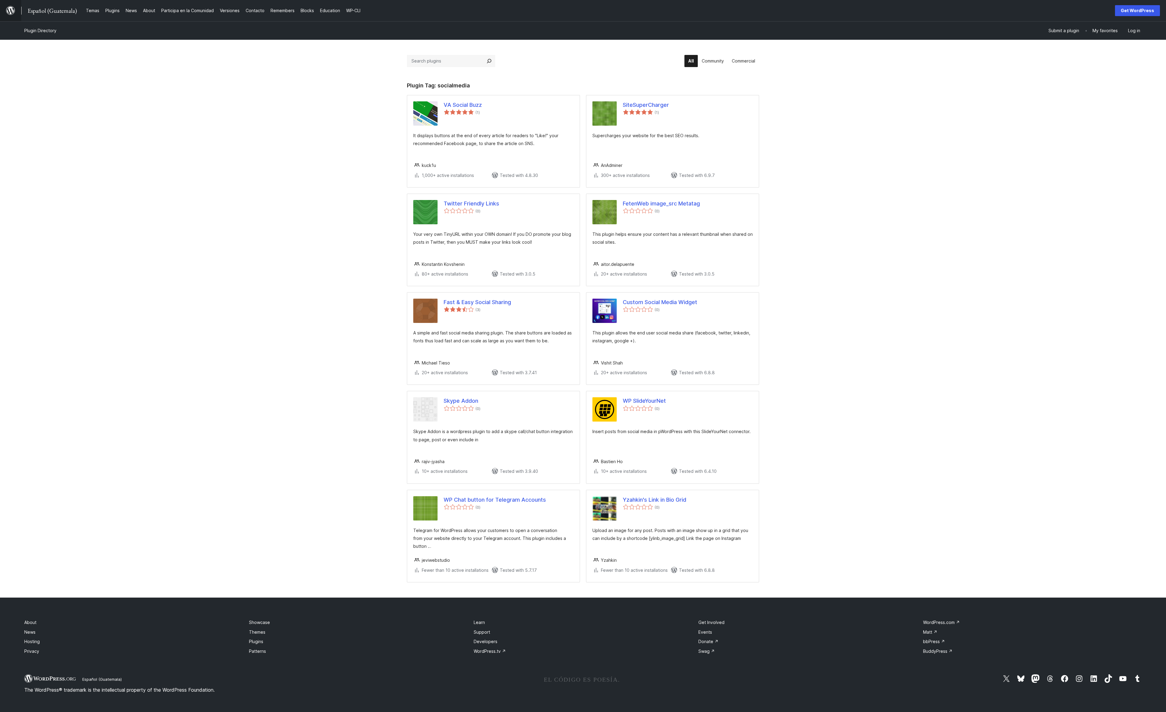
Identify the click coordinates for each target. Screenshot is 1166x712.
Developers (485, 641)
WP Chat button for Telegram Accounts (495, 500)
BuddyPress (938, 651)
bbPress (934, 641)
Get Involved (711, 622)
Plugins (256, 641)
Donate (708, 641)
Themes (257, 632)
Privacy (31, 651)
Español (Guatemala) (102, 679)
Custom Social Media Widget (660, 302)
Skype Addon (461, 401)
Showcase (259, 622)
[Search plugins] (489, 61)
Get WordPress (1137, 10)
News (30, 632)
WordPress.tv (490, 651)
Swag (706, 651)
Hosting (32, 641)
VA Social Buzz (463, 105)
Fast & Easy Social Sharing (477, 302)
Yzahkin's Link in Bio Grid (654, 500)
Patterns (257, 651)
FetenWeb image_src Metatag (661, 203)
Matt (930, 632)
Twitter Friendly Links (471, 203)
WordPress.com (941, 622)
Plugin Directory (40, 30)
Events (705, 632)
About (30, 622)
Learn (479, 622)
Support (482, 632)
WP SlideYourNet (644, 401)
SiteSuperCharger (646, 105)
